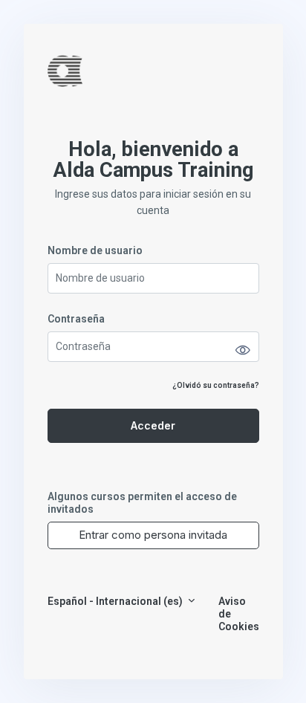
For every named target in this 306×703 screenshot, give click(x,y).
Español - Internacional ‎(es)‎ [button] (116, 601)
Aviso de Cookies (238, 613)
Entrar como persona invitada (153, 535)
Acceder (153, 425)
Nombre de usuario (95, 250)
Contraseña (76, 319)
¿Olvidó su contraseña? (215, 385)
